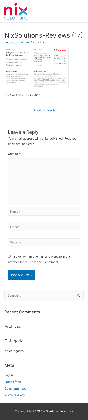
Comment (14, 153)
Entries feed (12, 381)
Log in (8, 375)
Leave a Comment (17, 42)
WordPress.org (14, 395)
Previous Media (45, 110)
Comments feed (15, 388)
